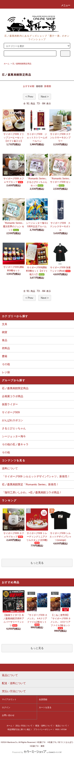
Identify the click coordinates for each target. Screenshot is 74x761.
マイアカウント (9, 699)
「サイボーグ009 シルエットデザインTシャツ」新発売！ (36, 476)
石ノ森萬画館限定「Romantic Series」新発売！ (30, 484)
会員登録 (43, 699)
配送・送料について (44, 726)
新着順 (47, 86)
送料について (10, 468)
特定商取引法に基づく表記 (19, 729)
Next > (45, 96)
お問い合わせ (8, 715)
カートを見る (45, 707)
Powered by (17, 752)
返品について (61, 726)
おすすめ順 (28, 86)
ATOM (63, 729)
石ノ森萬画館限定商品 (21, 64)
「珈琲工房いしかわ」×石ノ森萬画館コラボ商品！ (32, 492)
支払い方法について (23, 726)
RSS (57, 729)
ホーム (6, 64)
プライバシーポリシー (42, 729)
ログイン (6, 707)
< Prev (29, 96)
